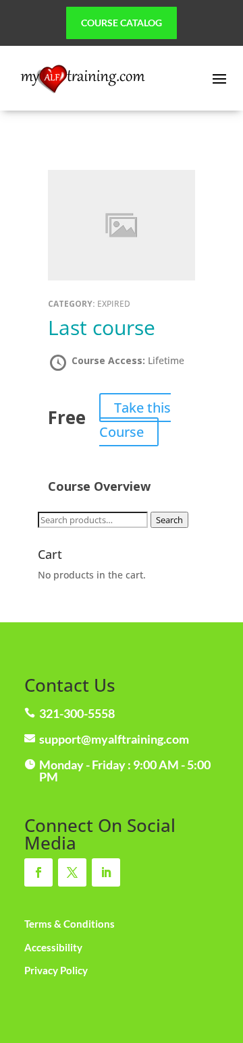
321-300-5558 (77, 713)
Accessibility (53, 947)
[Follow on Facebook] (38, 872)
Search (169, 520)
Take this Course (135, 419)
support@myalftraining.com (114, 739)
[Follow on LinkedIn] (106, 872)
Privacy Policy (56, 970)
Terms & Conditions (69, 924)
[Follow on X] (72, 872)
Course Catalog (121, 22)
